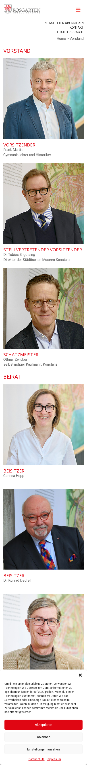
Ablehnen (43, 737)
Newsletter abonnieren (64, 23)
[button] (80, 675)
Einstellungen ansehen (43, 749)
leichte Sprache (70, 32)
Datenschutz (37, 759)
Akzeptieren (43, 725)
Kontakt (77, 27)
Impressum (54, 759)
